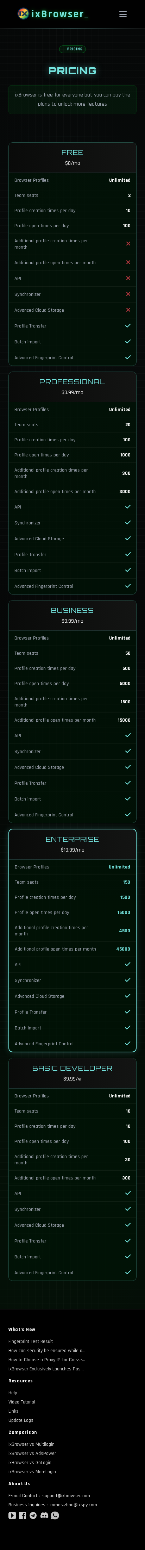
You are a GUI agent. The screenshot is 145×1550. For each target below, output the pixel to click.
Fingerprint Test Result (30, 1341)
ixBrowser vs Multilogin (31, 1444)
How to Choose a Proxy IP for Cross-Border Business (47, 1360)
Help (12, 1393)
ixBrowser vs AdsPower (32, 1453)
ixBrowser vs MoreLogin (32, 1472)
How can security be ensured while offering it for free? (47, 1350)
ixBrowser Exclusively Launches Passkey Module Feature (47, 1369)
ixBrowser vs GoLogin (29, 1462)
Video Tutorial (21, 1402)
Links (13, 1411)
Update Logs (20, 1420)
